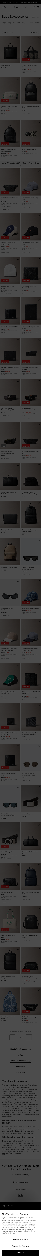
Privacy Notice (10, 1233)
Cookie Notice (30, 1231)
